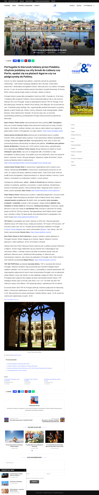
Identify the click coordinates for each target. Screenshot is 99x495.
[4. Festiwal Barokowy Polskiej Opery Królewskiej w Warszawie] (54, 436)
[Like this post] (15, 60)
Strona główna (42, 46)
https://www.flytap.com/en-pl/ (11, 299)
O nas (5, 1)
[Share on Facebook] (18, 60)
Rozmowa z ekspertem (76, 158)
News (14, 5)
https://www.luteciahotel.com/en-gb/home (45, 190)
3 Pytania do (88, 5)
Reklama (22, 1)
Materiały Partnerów (76, 135)
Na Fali (79, 5)
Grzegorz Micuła (34, 405)
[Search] (94, 6)
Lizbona (7, 229)
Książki (73, 131)
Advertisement (29, 1)
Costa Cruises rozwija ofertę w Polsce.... (16, 474)
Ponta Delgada (16, 229)
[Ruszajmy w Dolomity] (5, 483)
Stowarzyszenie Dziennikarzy (42, 1)
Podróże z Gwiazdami (25, 5)
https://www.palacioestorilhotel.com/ (26, 217)
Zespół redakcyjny (13, 1)
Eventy (37, 5)
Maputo (43, 229)
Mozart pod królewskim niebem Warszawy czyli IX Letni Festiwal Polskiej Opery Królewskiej (29, 368)
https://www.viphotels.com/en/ (41, 232)
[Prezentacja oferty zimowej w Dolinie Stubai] (14, 436)
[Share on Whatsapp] (33, 60)
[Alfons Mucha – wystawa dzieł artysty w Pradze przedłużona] (5, 491)
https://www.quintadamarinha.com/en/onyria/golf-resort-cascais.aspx (27, 163)
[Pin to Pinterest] (25, 60)
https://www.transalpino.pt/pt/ (53, 131)
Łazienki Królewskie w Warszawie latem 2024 (18, 363)
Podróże (7, 5)
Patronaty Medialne (76, 145)
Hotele (72, 5)
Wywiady (73, 165)
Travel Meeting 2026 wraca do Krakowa (17, 370)
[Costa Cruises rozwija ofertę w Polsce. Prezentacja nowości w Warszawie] (5, 475)
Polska (72, 155)
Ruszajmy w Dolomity (16, 481)
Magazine (17, 355)
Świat (72, 161)
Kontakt (53, 1)
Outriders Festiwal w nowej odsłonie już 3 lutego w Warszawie (22, 366)
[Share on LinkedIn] (29, 60)
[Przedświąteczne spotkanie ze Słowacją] (34, 436)
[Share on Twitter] (22, 60)
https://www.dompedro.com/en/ (45, 260)
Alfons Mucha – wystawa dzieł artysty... (17, 490)
